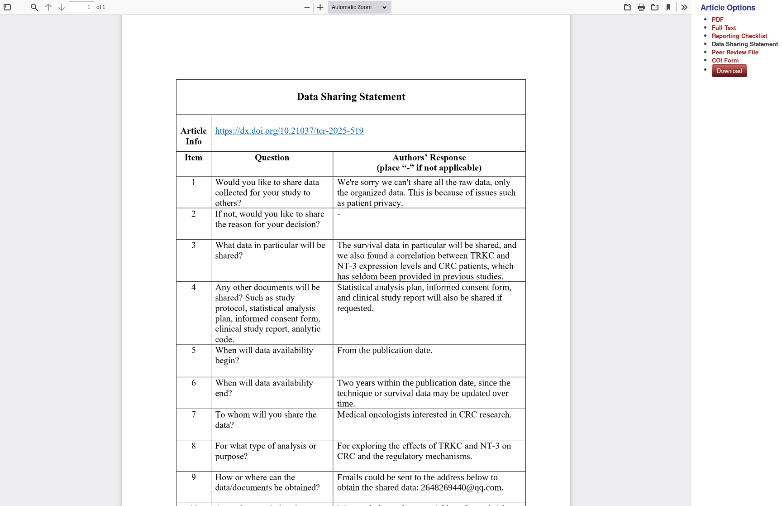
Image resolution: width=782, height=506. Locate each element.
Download (729, 70)
